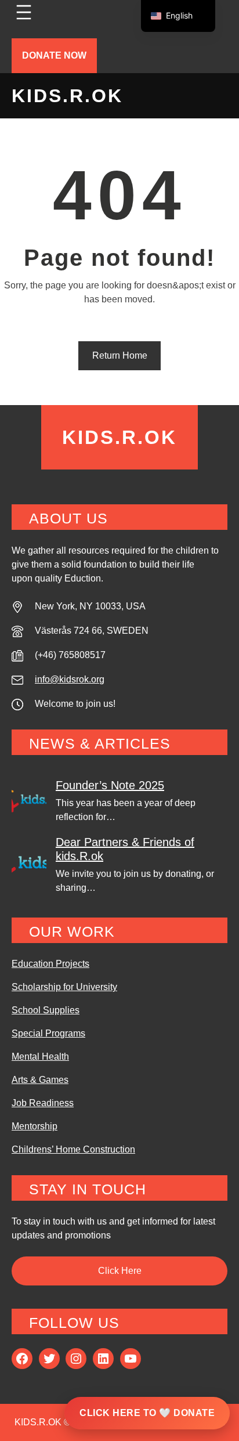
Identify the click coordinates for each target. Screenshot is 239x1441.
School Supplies (45, 1010)
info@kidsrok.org (69, 679)
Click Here (120, 1271)
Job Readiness (43, 1103)
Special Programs (48, 1033)
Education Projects (50, 964)
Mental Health (40, 1056)
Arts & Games (40, 1080)
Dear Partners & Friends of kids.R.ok (125, 849)
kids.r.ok (67, 95)
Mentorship (34, 1126)
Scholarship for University (64, 987)
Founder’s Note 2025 (110, 785)
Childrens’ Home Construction (73, 1149)
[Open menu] (24, 12)
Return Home (119, 355)
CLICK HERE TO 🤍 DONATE (147, 1413)
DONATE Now (54, 55)
